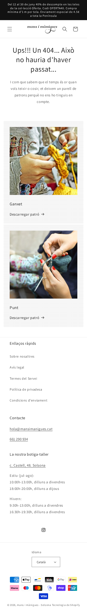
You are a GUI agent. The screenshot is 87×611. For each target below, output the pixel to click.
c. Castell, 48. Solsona (28, 465)
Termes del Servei (23, 378)
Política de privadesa (26, 389)
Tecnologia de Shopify (66, 605)
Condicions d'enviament (28, 400)
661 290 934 (19, 439)
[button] (9, 29)
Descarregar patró (24, 214)
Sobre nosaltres (22, 356)
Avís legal (17, 367)
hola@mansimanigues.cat (31, 429)
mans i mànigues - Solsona (34, 605)
